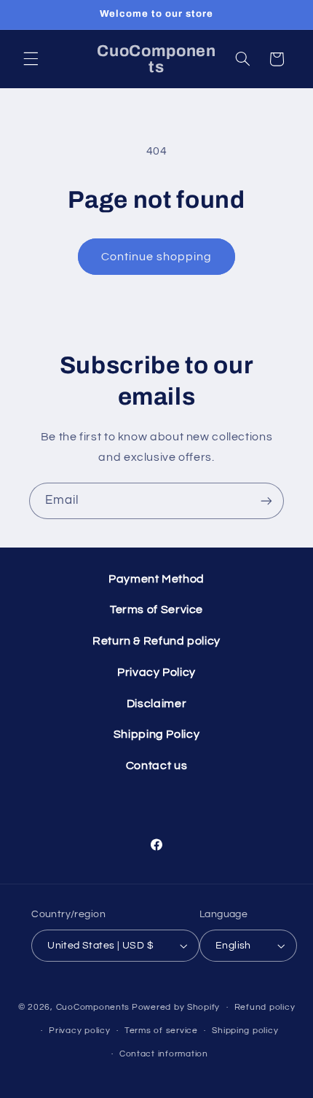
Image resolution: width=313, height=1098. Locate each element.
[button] (30, 59)
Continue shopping (157, 256)
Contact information (163, 1054)
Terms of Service (156, 609)
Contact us (156, 765)
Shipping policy (245, 1031)
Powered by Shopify (176, 1007)
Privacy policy (79, 1031)
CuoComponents (93, 1007)
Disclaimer (156, 703)
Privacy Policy (156, 672)
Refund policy (265, 1007)
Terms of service (161, 1031)
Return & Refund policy (156, 641)
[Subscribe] (266, 500)
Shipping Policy (156, 734)
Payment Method (156, 579)
